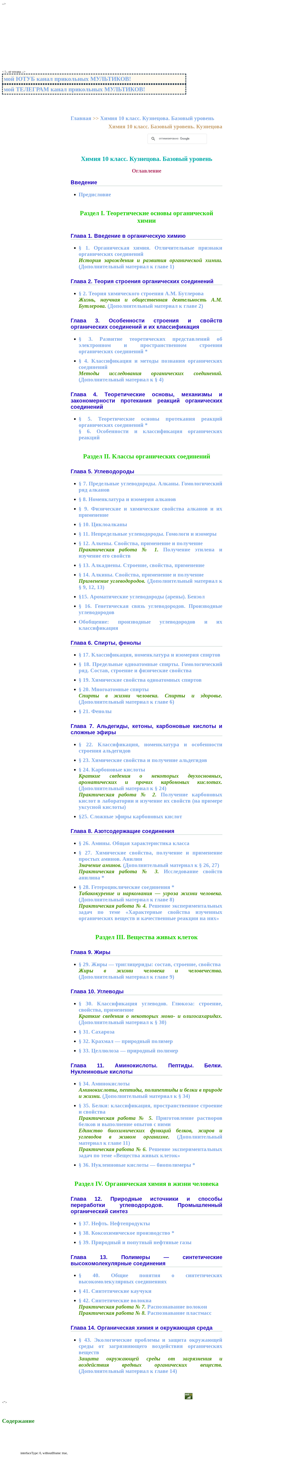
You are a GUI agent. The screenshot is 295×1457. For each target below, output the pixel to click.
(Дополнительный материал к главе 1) (150, 263)
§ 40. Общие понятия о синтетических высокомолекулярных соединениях (150, 1278)
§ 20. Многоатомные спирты (114, 689)
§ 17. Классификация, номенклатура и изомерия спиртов (149, 655)
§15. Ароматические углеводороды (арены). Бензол (142, 597)
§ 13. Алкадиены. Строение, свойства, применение (141, 565)
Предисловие (95, 195)
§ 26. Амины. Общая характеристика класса (134, 843)
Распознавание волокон (143, 1307)
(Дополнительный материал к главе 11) (150, 1137)
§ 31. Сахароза (97, 1032)
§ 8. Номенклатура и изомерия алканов (127, 499)
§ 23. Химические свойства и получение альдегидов (143, 760)
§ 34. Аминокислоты (104, 1084)
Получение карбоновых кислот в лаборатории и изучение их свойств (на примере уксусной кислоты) (150, 801)
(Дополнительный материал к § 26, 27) (149, 865)
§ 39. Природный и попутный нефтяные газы (135, 1242)
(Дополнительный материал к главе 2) (150, 303)
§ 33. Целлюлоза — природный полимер (128, 1051)
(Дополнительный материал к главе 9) (150, 974)
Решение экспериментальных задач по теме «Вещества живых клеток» (150, 1152)
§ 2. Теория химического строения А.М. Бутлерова (141, 293)
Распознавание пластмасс (145, 1313)
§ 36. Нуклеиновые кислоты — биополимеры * (137, 1165)
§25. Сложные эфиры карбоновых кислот (130, 816)
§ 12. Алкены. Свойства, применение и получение (141, 543)
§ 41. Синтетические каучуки (115, 1291)
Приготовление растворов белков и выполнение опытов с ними (150, 1121)
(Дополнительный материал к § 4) (150, 376)
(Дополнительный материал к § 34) (150, 1093)
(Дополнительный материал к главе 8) (150, 896)
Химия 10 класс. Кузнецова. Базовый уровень (157, 118)
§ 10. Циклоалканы (103, 524)
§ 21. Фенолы (95, 711)
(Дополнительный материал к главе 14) (150, 1365)
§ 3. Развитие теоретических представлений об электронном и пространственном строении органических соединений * (150, 345)
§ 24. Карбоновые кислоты (112, 770)
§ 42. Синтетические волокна (115, 1300)
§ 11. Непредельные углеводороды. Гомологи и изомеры (148, 534)
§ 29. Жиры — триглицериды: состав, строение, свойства (150, 964)
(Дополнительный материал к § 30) (150, 1019)
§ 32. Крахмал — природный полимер (126, 1041)
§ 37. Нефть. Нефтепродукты (114, 1223)
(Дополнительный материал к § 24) (150, 782)
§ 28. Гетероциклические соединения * (126, 887)
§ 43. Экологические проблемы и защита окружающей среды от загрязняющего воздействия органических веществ (150, 1346)
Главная (81, 118)
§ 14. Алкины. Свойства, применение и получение (141, 575)
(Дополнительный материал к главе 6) (150, 699)
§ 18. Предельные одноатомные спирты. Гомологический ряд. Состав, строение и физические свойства (150, 667)
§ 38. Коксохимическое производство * (126, 1233)
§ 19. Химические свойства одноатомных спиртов (140, 680)
